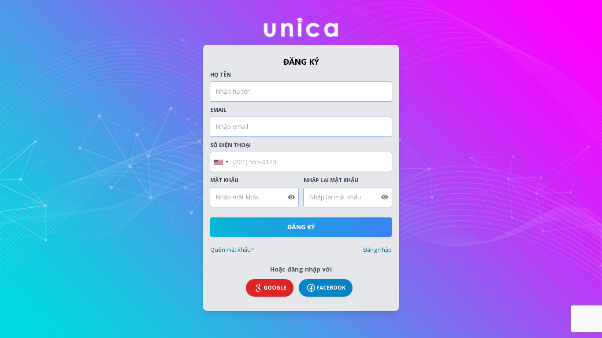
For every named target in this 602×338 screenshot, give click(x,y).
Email (218, 110)
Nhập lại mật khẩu (331, 180)
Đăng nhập (377, 250)
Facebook (331, 287)
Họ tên (220, 74)
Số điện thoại (230, 145)
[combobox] (221, 162)
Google (275, 287)
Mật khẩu (224, 180)
